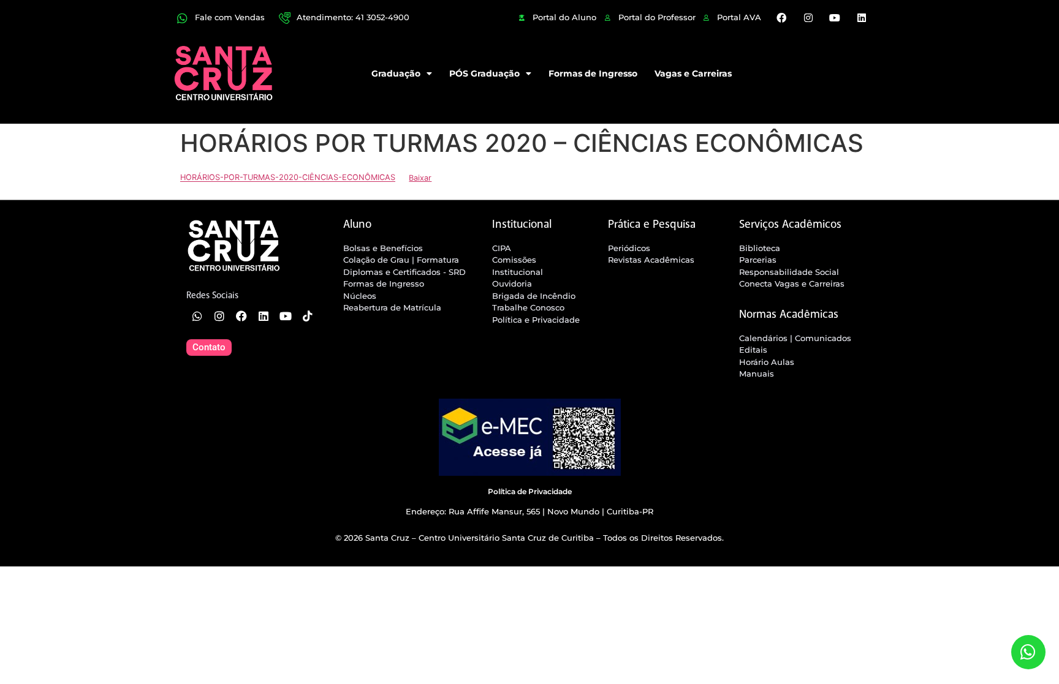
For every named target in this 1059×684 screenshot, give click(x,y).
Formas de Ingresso (592, 73)
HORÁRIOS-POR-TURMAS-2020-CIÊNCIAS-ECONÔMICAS (287, 177)
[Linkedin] (861, 17)
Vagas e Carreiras (693, 73)
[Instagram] (808, 17)
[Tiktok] (308, 316)
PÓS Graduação (484, 73)
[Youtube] (834, 17)
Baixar (420, 177)
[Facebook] (781, 17)
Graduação (395, 73)
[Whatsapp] (197, 316)
